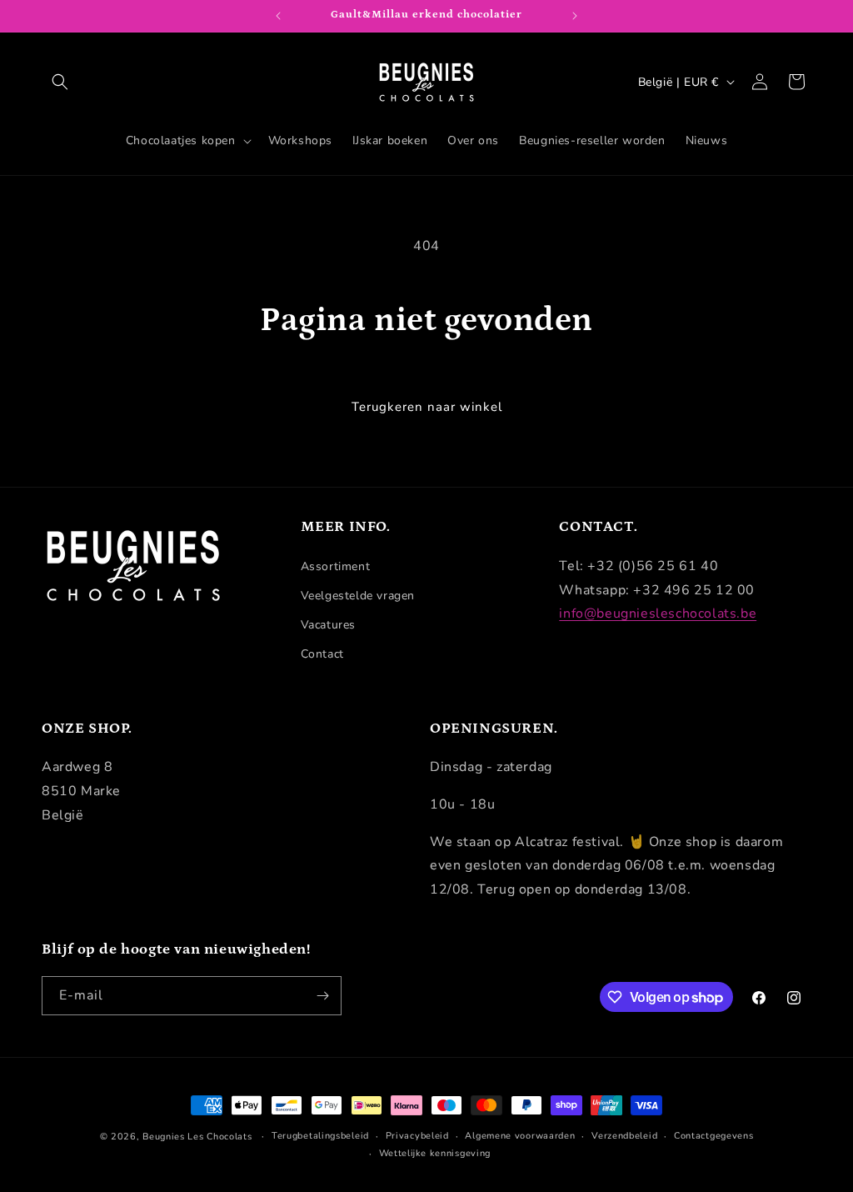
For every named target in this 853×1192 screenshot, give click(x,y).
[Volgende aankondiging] (574, 16)
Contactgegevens (714, 1135)
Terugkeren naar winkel (427, 406)
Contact (322, 654)
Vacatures (328, 625)
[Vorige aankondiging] (278, 16)
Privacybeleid (417, 1135)
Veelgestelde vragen (358, 596)
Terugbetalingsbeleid (320, 1135)
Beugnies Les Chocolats (197, 1136)
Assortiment (336, 566)
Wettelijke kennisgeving (435, 1153)
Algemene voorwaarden (520, 1135)
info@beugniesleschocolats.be (657, 613)
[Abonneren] (322, 995)
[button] (60, 81)
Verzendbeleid (624, 1135)
